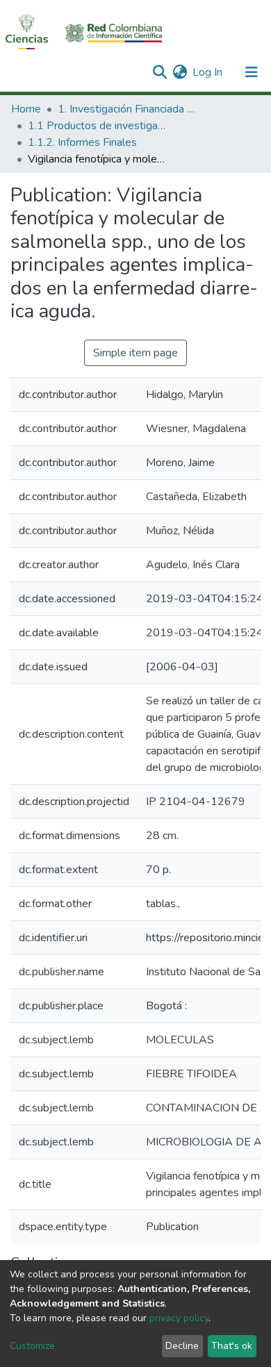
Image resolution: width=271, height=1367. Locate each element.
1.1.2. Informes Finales (82, 142)
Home (26, 109)
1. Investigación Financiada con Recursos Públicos (127, 109)
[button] (179, 72)
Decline (182, 1345)
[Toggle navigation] (251, 72)
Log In (208, 72)
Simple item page (135, 353)
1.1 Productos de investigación (97, 125)
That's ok (231, 1345)
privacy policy (178, 1318)
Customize (32, 1345)
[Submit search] (159, 72)
